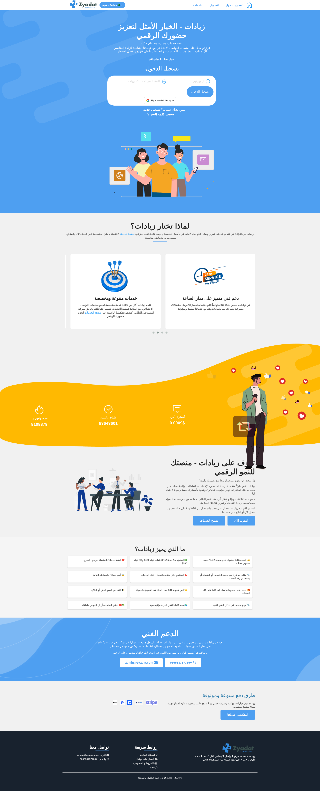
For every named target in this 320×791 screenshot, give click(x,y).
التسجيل (215, 5)
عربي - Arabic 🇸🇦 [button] (111, 5)
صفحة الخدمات (90, 312)
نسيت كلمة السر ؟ (160, 114)
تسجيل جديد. (151, 109)
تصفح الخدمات (209, 520)
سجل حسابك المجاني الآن (161, 59)
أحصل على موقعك (145, 759)
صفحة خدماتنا (127, 233)
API (152, 767)
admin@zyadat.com (139, 662)
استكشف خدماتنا (237, 714)
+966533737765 (181, 662)
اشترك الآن (241, 520)
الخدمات (198, 5)
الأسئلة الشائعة (147, 755)
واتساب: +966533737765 (93, 759)
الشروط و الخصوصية (143, 763)
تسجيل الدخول (234, 5)
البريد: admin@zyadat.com (91, 755)
